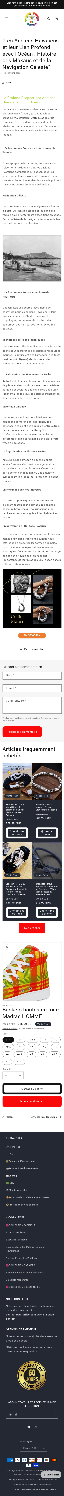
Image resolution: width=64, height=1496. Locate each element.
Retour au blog (34, 649)
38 (20, 1039)
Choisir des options (17, 833)
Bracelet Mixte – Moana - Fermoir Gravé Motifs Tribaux (46, 807)
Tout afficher (32, 928)
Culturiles (18, 1471)
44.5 (19, 1054)
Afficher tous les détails (44, 1117)
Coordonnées (45, 1484)
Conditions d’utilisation (47, 1480)
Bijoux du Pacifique (16, 1239)
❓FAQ (9, 1154)
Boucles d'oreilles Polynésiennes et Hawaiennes (25, 1249)
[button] (6, 18)
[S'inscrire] (54, 1415)
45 (31, 1054)
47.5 (19, 1061)
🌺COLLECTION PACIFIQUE (21, 1225)
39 (44, 1039)
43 (55, 1047)
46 (42, 1054)
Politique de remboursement (37, 1475)
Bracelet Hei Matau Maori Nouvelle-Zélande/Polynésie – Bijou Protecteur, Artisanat (16, 809)
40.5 (8, 1047)
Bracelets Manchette (17, 1280)
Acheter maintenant (32, 1101)
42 (31, 1047)
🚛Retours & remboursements (22, 1168)
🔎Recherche (13, 1147)
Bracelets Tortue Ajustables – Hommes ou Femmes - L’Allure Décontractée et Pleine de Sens (47, 889)
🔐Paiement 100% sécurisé (20, 1161)
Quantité (7, 1069)
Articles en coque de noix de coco (24, 1272)
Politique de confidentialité (21, 1480)
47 (7, 1061)
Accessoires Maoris (17, 1232)
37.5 (8, 1039)
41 (20, 1047)
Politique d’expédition (26, 1484)
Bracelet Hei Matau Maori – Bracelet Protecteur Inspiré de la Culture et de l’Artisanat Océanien (16, 889)
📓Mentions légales (17, 1190)
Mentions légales (49, 1489)
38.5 (32, 1039)
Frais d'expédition (10, 1028)
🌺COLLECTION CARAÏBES (20, 1265)
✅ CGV (10, 1183)
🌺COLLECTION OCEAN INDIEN (23, 1287)
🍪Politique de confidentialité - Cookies (28, 1197)
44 (7, 1054)
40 (55, 1039)
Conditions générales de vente (24, 1489)
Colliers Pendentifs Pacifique (22, 1258)
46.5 (54, 1054)
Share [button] (9, 82)
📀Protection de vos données (22, 1204)
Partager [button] (10, 1117)
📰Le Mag (11, 1175)
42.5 (43, 1047)
